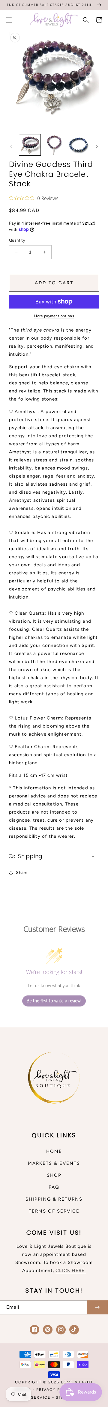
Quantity (17, 240)
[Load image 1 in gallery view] (29, 145)
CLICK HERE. (71, 1270)
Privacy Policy (55, 1389)
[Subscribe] (97, 1307)
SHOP (54, 1175)
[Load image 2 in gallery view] (54, 145)
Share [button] (22, 872)
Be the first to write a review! (54, 1001)
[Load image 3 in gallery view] (78, 145)
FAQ (54, 1187)
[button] (9, 20)
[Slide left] (11, 146)
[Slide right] (97, 146)
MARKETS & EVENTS (54, 1163)
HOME (54, 1151)
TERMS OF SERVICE (54, 1211)
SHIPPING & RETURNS (54, 1199)
